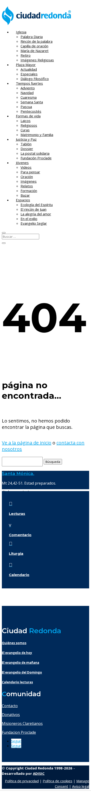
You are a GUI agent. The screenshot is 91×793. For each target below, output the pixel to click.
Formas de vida (28, 116)
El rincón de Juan (33, 209)
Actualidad (29, 69)
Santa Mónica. (18, 473)
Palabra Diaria (32, 36)
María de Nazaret (35, 50)
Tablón (26, 144)
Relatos (27, 186)
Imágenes (29, 181)
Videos (26, 167)
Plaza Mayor (26, 64)
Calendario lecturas (17, 682)
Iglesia (21, 32)
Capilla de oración (34, 46)
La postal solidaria (35, 153)
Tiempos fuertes (29, 83)
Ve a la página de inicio (26, 443)
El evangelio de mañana (20, 662)
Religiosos (29, 125)
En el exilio (29, 218)
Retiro (26, 55)
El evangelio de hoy (17, 653)
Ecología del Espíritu (37, 204)
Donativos (11, 714)
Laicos (26, 120)
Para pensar (30, 172)
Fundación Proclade (36, 158)
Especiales (29, 74)
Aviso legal (80, 786)
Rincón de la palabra (36, 41)
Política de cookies (57, 781)
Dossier (27, 148)
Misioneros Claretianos (22, 723)
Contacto (10, 705)
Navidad (27, 92)
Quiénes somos (14, 643)
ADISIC (39, 773)
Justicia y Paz (26, 139)
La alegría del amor (36, 214)
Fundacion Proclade (19, 732)
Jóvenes (22, 162)
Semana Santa (32, 102)
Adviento (28, 88)
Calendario (19, 575)
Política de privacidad (22, 781)
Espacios (23, 200)
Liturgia (16, 553)
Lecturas (17, 513)
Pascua (26, 106)
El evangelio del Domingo (22, 672)
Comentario (20, 535)
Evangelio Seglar (34, 223)
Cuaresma (29, 97)
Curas (25, 130)
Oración (27, 176)
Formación (29, 190)
